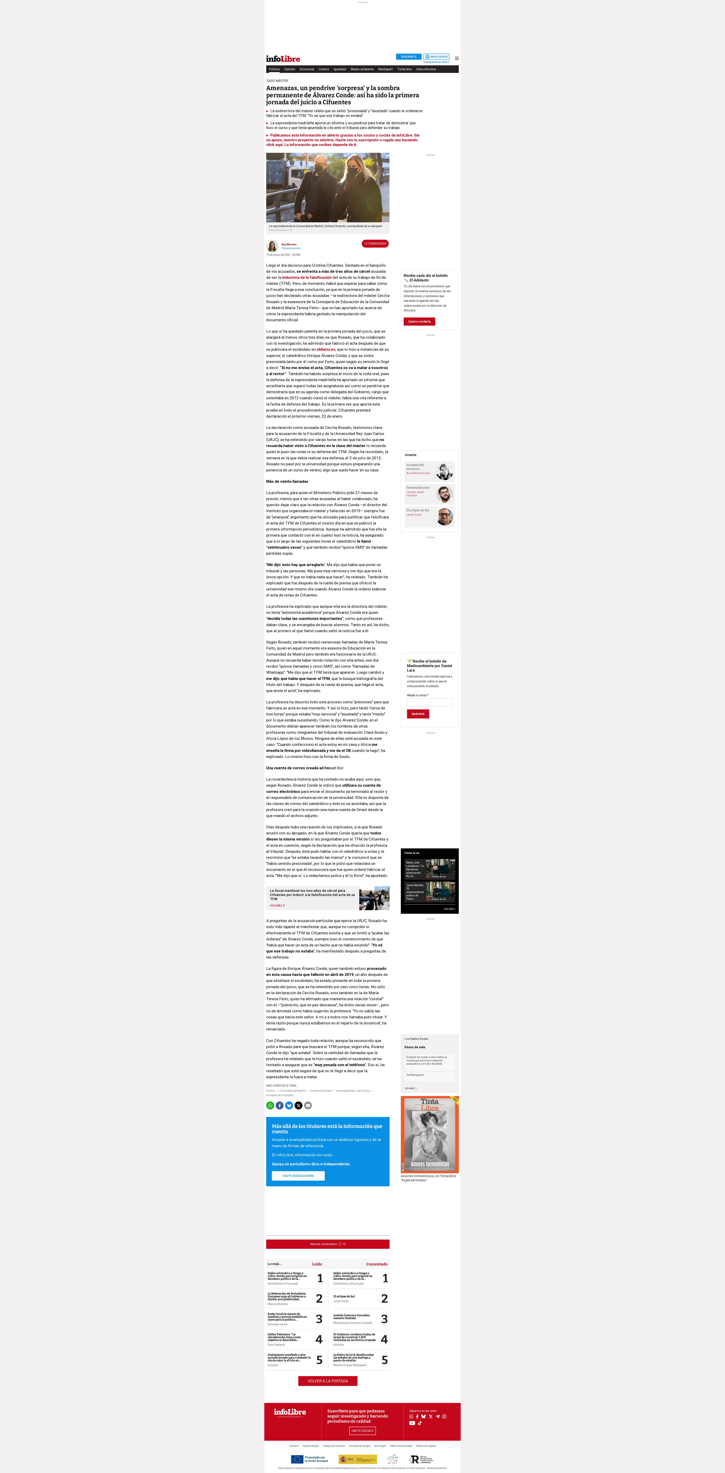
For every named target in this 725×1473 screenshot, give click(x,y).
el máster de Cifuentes (279, 1095)
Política (274, 69)
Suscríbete (408, 56)
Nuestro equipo (311, 1446)
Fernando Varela (277, 1324)
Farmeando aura (418, 487)
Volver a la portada (328, 1381)
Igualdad (340, 69)
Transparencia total (435, 61)
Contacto (294, 1446)
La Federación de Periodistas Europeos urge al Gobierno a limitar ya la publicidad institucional (287, 1298)
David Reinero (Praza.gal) (283, 1283)
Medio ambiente (362, 69)
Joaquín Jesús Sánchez (415, 493)
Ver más (410, 1088)
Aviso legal (380, 1446)
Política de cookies (426, 1446)
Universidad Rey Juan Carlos (353, 1090)
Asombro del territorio (415, 467)
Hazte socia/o (363, 1431)
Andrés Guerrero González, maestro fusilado (351, 1317)
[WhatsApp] (411, 1417)
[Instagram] (444, 1417)
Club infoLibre (426, 69)
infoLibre (273, 1365)
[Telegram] (438, 1417)
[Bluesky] (423, 1417)
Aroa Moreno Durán (418, 473)
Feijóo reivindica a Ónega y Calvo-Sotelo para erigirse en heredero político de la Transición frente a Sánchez (287, 1277)
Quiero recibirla (419, 321)
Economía (307, 69)
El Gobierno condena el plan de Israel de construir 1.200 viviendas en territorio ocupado (354, 1337)
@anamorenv (292, 248)
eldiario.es (326, 349)
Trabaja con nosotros (334, 1446)
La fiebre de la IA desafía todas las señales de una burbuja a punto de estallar (353, 1357)
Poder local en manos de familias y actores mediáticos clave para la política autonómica (287, 1318)
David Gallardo (276, 1344)
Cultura (324, 69)
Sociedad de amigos (359, 1446)
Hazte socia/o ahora (298, 1176)
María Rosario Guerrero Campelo (352, 1322)
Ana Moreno (289, 244)
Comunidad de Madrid (292, 1090)
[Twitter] (430, 1417)
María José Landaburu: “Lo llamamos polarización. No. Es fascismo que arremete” (415, 869)
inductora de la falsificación (307, 277)
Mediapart (385, 69)
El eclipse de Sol (344, 1296)
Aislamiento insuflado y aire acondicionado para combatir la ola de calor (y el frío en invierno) (289, 1359)
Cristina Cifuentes (321, 1090)
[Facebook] (417, 1417)
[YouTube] (412, 1423)
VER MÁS (449, 909)
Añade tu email (418, 695)
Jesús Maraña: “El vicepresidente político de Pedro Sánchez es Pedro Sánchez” (415, 892)
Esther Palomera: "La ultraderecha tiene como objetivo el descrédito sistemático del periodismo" (286, 1339)
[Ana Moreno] (272, 245)
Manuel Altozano (278, 1303)
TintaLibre (404, 69)
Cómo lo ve (411, 853)
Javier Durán (341, 1301)
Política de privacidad (401, 1446)
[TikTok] (420, 1423)
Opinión (289, 69)
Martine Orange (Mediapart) (350, 1365)
